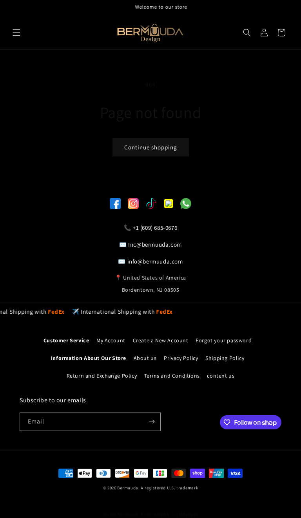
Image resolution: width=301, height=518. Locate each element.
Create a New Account (161, 340)
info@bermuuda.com (155, 261)
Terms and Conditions (172, 375)
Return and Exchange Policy (102, 375)
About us (145, 358)
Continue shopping (150, 147)
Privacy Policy (181, 358)
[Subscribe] (151, 422)
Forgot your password (224, 340)
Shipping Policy (224, 358)
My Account (110, 340)
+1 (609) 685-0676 (155, 227)
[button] (16, 32)
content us (220, 375)
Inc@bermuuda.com (155, 244)
